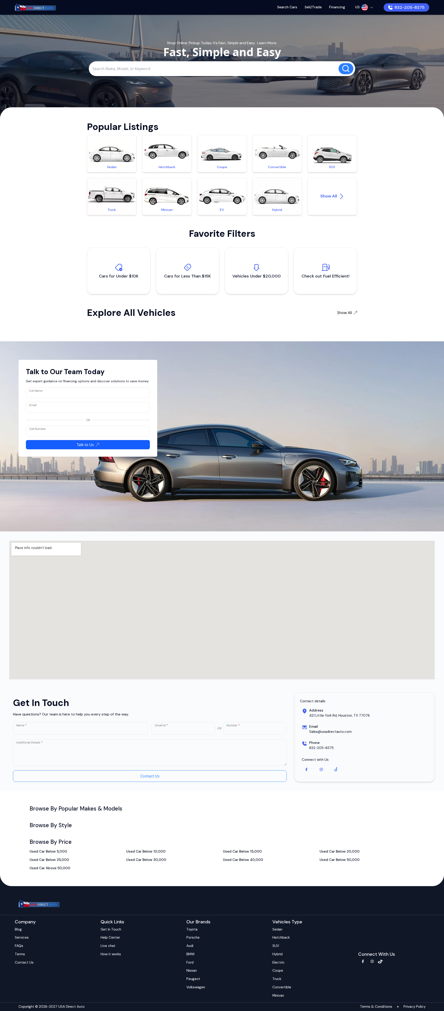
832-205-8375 (410, 7)
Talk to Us (85, 444)
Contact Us (150, 776)
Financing (337, 7)
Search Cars (287, 7)
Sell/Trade (313, 7)
